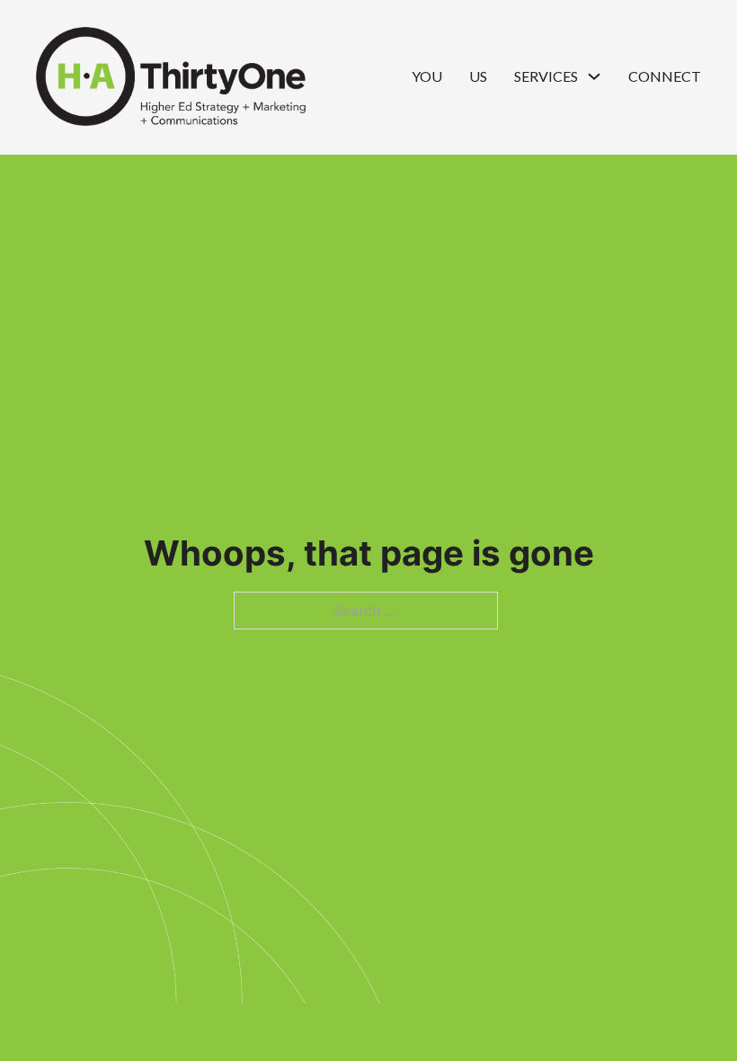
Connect (664, 76)
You (427, 76)
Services (546, 76)
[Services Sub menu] (594, 76)
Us (478, 76)
